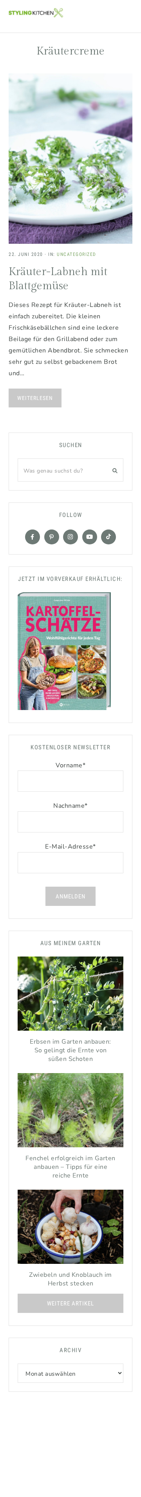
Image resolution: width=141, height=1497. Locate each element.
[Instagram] (70, 537)
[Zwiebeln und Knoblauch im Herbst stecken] (70, 1229)
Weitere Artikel (70, 1303)
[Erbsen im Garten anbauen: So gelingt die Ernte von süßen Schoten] (70, 996)
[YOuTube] (89, 537)
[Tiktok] (108, 537)
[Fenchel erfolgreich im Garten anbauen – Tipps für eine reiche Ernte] (70, 1112)
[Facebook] (32, 537)
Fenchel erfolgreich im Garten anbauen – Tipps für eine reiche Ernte (70, 1167)
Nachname (70, 805)
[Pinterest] (51, 537)
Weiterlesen (35, 398)
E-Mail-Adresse (70, 846)
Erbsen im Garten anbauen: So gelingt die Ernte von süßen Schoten (70, 1050)
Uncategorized (76, 254)
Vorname (70, 765)
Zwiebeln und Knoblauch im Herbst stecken (70, 1279)
